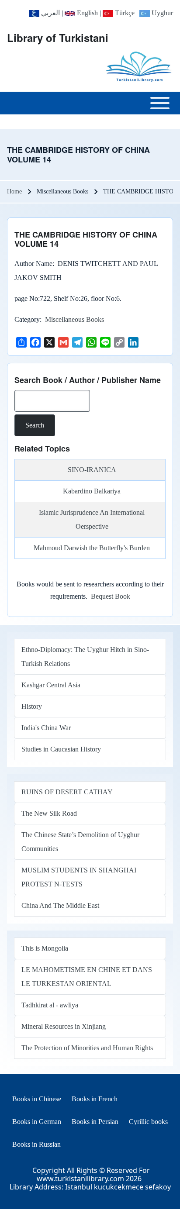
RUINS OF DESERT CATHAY (67, 792)
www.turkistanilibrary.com (80, 1178)
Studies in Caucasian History (61, 749)
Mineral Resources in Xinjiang (63, 1026)
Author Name (33, 263)
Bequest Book (110, 596)
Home (14, 191)
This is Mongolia (44, 948)
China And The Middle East (60, 905)
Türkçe (124, 13)
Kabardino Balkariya (92, 491)
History (31, 706)
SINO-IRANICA (92, 469)
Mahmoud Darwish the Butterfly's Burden (92, 548)
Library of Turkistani (57, 37)
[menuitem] (36, 1099)
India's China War (46, 727)
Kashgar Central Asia (50, 685)
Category (27, 319)
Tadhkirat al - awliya (49, 1005)
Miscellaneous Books (74, 319)
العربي (49, 13)
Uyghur (161, 13)
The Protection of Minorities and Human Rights (87, 1047)
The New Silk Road (49, 813)
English (86, 13)
